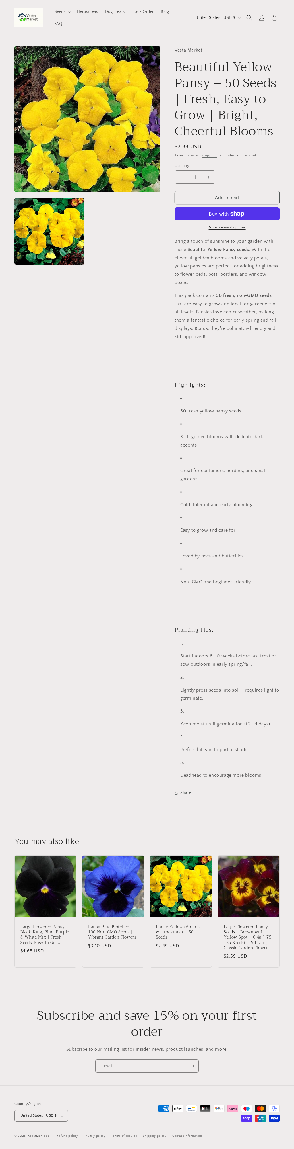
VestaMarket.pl (39, 1136)
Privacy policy (95, 1136)
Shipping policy (155, 1136)
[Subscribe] (192, 1066)
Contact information (187, 1136)
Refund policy (67, 1136)
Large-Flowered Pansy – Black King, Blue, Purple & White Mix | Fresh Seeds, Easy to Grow (44, 935)
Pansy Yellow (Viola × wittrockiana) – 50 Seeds (178, 932)
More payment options (227, 227)
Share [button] (185, 792)
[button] (62, 12)
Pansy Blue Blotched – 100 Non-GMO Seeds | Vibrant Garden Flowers (112, 932)
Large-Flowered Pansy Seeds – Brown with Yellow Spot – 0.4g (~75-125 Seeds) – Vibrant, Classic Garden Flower (248, 938)
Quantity (182, 166)
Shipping (209, 155)
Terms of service (124, 1136)
